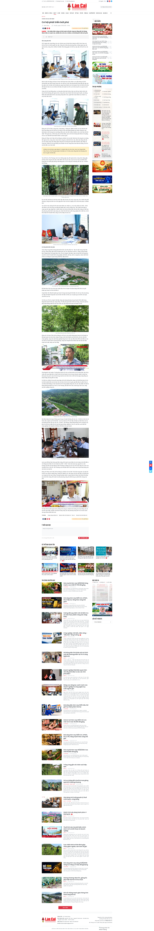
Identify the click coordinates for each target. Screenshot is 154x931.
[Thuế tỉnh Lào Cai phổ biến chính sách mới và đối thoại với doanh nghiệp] (52, 832)
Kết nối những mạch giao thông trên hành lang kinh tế (75, 893)
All (111, 13)
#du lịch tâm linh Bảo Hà (81, 515)
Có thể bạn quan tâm (48, 544)
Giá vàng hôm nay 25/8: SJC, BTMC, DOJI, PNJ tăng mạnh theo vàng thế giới (75, 736)
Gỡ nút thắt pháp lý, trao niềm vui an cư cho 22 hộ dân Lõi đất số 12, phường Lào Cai (49, 558)
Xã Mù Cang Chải (98, 97)
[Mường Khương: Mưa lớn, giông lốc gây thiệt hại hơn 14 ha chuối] (52, 882)
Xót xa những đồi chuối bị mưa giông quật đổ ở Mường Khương (75, 781)
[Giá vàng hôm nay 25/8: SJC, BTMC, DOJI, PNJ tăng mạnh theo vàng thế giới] (52, 739)
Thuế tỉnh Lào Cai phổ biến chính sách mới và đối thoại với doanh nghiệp (74, 829)
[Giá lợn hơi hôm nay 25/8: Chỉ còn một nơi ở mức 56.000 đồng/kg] (52, 724)
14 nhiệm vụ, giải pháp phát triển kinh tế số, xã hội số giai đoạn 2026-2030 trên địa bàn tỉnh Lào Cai (68, 558)
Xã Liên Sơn (97, 105)
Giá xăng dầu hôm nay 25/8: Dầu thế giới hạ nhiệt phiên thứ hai (75, 706)
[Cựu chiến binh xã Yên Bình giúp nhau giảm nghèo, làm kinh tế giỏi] (52, 849)
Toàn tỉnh (97, 94)
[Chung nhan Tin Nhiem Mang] (105, 928)
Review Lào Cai (99, 13)
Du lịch (67, 13)
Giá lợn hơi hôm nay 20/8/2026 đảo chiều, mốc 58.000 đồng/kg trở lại (100, 53)
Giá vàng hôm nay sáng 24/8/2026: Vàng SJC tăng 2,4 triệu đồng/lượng (75, 864)
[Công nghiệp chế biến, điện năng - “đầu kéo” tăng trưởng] (52, 637)
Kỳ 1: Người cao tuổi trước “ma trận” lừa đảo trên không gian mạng (106, 146)
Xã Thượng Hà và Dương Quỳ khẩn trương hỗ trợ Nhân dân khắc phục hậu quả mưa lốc (103, 575)
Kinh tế (54, 13)
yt (109, 1)
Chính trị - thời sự (48, 13)
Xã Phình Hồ (106, 102)
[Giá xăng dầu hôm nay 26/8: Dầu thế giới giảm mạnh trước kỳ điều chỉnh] (68, 567)
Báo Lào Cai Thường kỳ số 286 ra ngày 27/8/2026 (106, 155)
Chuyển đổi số (92, 13)
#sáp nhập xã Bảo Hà (53, 515)
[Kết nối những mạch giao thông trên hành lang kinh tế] (52, 897)
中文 (105, 1)
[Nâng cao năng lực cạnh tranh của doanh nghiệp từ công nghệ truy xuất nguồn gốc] (52, 689)
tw (150, 471)
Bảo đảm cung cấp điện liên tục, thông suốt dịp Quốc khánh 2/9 (86, 557)
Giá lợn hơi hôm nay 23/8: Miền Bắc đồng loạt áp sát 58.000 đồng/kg (99, 58)
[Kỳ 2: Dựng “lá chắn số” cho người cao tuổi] (97, 133)
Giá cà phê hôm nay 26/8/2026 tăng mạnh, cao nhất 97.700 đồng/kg (75, 584)
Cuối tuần (109, 582)
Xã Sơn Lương (98, 107)
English (101, 1)
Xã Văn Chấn (107, 107)
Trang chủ (43, 13)
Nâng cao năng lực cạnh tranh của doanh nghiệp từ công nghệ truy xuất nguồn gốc (75, 687)
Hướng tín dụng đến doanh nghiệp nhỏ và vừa (102, 557)
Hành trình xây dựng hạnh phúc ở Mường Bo (74, 813)
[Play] (44, 37)
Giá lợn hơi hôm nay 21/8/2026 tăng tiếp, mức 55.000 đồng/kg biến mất (100, 38)
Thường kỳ (102, 582)
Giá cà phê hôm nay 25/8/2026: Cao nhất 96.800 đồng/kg (75, 751)
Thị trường (65, 586)
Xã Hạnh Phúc (98, 102)
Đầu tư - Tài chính (67, 801)
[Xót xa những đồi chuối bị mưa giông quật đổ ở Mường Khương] (52, 785)
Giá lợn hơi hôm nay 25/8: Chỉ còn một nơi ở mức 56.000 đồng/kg (74, 721)
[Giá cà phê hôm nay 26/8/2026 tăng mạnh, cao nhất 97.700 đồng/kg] (52, 588)
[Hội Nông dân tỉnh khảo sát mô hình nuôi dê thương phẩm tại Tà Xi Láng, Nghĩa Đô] (52, 657)
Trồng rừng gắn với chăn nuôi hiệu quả (75, 765)
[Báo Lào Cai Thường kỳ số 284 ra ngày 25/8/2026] (102, 592)
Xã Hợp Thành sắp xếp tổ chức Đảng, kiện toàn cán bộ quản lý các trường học (106, 126)
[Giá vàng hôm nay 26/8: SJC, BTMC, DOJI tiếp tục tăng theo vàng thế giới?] (52, 602)
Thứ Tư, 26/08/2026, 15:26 (48, 1)
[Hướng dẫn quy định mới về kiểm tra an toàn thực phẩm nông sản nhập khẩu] (52, 617)
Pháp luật (72, 13)
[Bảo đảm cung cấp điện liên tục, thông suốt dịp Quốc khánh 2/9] (86, 551)
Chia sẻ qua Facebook (43, 28)
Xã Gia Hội (106, 105)
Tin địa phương (96, 86)
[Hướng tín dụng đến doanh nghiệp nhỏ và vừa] (104, 551)
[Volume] (46, 37)
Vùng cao (95, 582)
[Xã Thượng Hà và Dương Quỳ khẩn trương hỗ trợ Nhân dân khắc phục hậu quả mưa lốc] (104, 567)
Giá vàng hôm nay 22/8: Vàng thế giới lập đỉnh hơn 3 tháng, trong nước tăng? (99, 43)
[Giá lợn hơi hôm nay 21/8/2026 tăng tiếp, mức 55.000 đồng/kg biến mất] (102, 29)
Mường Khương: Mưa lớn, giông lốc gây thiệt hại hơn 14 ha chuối (75, 879)
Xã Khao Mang (107, 94)
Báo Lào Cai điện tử (77, 7)
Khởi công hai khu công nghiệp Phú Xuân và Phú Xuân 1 (49, 574)
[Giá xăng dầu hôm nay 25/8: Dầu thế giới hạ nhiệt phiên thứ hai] (52, 709)
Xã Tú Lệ (97, 100)
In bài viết (47, 28)
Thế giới (81, 13)
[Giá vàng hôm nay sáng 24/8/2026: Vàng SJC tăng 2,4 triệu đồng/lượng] (52, 867)
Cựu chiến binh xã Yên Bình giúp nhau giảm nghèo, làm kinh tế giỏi (75, 845)
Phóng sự (86, 13)
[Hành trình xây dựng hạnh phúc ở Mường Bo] (52, 817)
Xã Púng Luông (107, 97)
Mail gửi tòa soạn (60, 1)
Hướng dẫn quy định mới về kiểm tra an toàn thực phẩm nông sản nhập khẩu (75, 615)
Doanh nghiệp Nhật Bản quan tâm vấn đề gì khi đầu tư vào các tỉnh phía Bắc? (75, 672)
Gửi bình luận (84, 538)
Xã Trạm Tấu (107, 100)
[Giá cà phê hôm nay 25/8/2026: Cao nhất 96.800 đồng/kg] (52, 754)
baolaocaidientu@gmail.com (66, 923)
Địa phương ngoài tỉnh (98, 91)
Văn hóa (62, 13)
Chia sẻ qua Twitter (45, 28)
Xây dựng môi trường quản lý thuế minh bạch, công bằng (75, 798)
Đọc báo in (105, 13)
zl (111, 1)
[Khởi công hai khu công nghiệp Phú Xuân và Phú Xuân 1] (50, 567)
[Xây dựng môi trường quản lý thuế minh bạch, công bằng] (52, 802)
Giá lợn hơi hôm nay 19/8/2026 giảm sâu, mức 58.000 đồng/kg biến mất (100, 48)
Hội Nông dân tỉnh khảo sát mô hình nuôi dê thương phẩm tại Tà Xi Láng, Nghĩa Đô (75, 654)
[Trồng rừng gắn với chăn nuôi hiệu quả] (52, 769)
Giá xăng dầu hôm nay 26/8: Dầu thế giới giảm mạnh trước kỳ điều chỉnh (68, 575)
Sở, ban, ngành (107, 91)
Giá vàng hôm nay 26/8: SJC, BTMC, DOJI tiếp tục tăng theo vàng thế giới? (75, 600)
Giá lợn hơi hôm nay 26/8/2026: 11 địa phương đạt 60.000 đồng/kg (86, 574)
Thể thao (77, 13)
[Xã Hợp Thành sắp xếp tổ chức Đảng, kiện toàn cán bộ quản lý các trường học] (97, 125)
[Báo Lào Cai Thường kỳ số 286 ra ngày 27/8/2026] (97, 155)
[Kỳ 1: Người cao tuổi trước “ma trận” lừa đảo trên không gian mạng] (97, 144)
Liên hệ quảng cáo (71, 1)
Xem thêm (65, 907)
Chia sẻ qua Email (49, 28)
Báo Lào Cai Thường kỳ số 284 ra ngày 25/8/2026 (102, 597)
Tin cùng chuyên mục (48, 580)
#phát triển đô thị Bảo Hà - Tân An (67, 515)
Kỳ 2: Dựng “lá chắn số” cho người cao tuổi (106, 134)
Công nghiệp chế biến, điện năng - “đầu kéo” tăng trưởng (75, 634)
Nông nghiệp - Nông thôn (69, 784)
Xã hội (59, 13)
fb (107, 1)
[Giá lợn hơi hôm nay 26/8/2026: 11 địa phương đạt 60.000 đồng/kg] (86, 567)
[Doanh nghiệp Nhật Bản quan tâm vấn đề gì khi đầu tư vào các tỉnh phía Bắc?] (52, 674)
